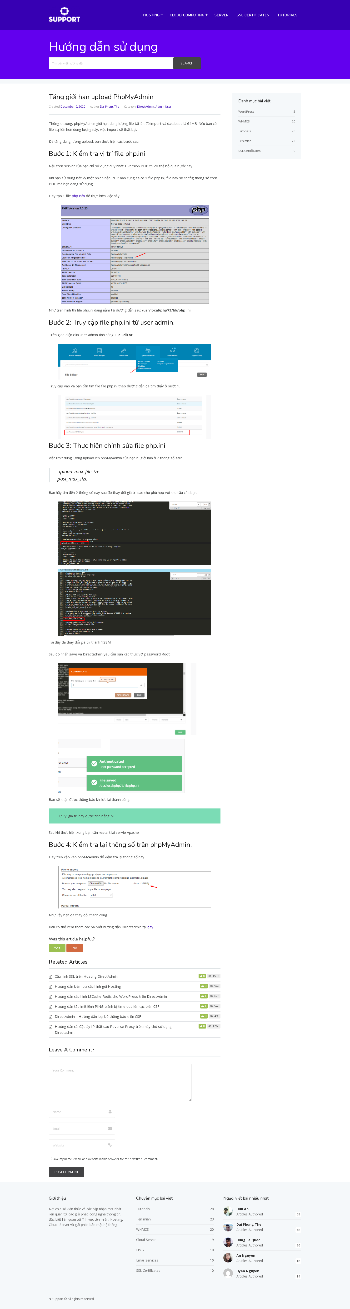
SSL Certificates (253, 15)
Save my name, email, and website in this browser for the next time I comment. (105, 1159)
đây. (150, 926)
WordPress (246, 111)
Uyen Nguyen (247, 1271)
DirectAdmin (145, 107)
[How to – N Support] (64, 21)
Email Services (147, 1260)
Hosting (151, 15)
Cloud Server (146, 1239)
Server (222, 15)
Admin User (163, 107)
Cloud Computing (187, 15)
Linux (140, 1250)
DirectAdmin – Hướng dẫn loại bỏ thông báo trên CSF (98, 1016)
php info (78, 195)
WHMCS (244, 121)
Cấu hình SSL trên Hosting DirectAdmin (86, 976)
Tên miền (244, 141)
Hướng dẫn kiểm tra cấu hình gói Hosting (88, 986)
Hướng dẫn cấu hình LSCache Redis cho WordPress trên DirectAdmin (111, 996)
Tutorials (287, 15)
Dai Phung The (109, 107)
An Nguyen (245, 1255)
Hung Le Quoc (248, 1240)
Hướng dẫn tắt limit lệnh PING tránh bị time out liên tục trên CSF (107, 1006)
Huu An (242, 1209)
